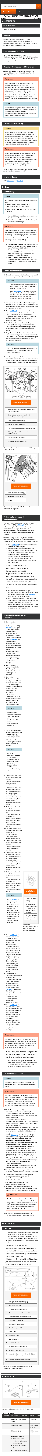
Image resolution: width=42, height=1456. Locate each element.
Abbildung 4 (15, 545)
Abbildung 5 (10, 181)
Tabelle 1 (20, 181)
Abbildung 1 (17, 291)
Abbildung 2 (13, 311)
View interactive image (21, 402)
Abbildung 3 (14, 899)
